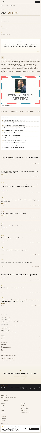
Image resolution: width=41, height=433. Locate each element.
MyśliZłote (4, 2)
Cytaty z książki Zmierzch (30, 111)
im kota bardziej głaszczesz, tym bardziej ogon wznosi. (14, 137)
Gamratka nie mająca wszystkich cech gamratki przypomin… (15, 142)
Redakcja (3, 420)
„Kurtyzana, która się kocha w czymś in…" (8, 358)
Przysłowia (20, 336)
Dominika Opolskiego (25, 408)
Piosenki (2, 407)
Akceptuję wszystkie (34, 428)
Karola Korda (23, 405)
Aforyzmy (20, 335)
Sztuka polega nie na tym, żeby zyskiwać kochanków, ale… (15, 127)
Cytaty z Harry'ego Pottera (20, 347)
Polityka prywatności (5, 423)
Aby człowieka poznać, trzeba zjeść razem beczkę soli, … (14, 147)
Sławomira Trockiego (25, 407)
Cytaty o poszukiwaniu (15, 387)
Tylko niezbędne (25, 428)
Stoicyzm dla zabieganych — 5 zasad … (28, 388)
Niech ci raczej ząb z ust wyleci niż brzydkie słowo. (13, 132)
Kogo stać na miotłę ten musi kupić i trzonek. (12, 135)
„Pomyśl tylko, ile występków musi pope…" (8, 355)
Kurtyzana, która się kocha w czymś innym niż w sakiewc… (15, 125)
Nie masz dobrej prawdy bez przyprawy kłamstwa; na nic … (15, 122)
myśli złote (4, 395)
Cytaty (8, 5)
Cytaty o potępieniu (20, 346)
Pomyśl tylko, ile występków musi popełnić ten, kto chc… (14, 120)
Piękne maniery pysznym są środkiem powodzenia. (13, 130)
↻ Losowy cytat (5, 400)
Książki (2, 408)
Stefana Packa (24, 410)
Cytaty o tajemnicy (4, 387)
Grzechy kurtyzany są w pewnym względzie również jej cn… (15, 140)
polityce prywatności (15, 430)
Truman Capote (20, 344)
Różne (20, 338)
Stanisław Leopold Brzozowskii (17, 111)
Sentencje (20, 339)
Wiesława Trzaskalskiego (26, 412)
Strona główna (3, 5)
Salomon (20, 350)
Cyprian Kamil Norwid (20, 349)
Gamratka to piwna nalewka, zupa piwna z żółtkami (13, 145)
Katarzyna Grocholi (31, 373)
